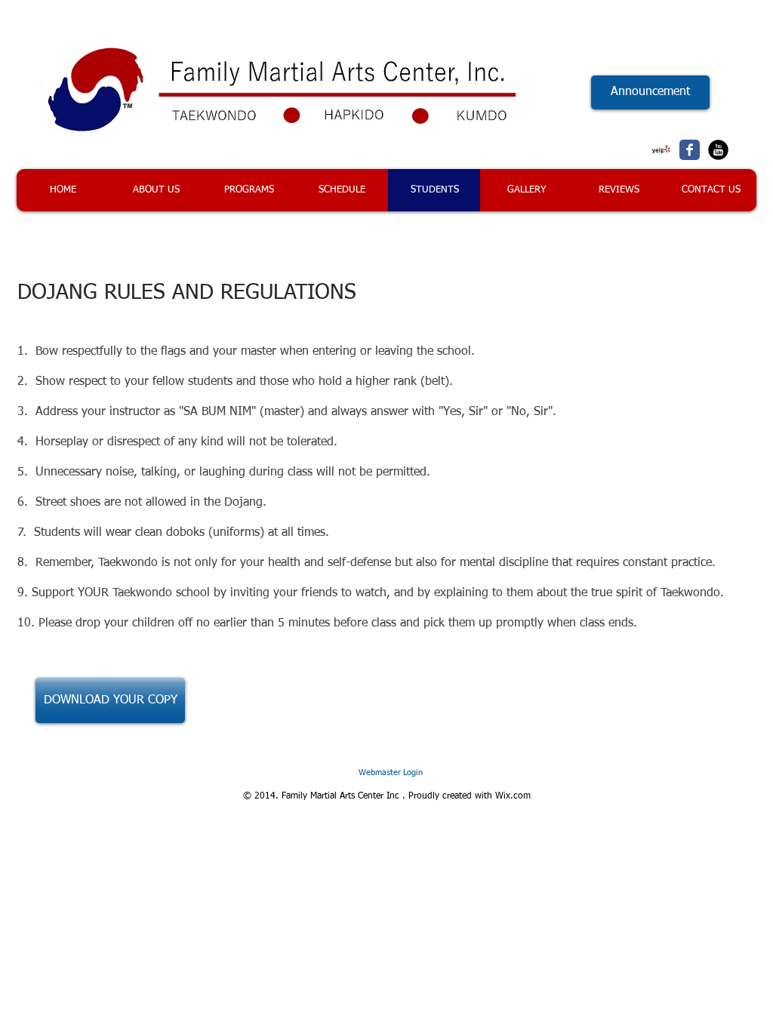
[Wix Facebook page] (689, 150)
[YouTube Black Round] (718, 150)
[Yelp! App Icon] (661, 150)
